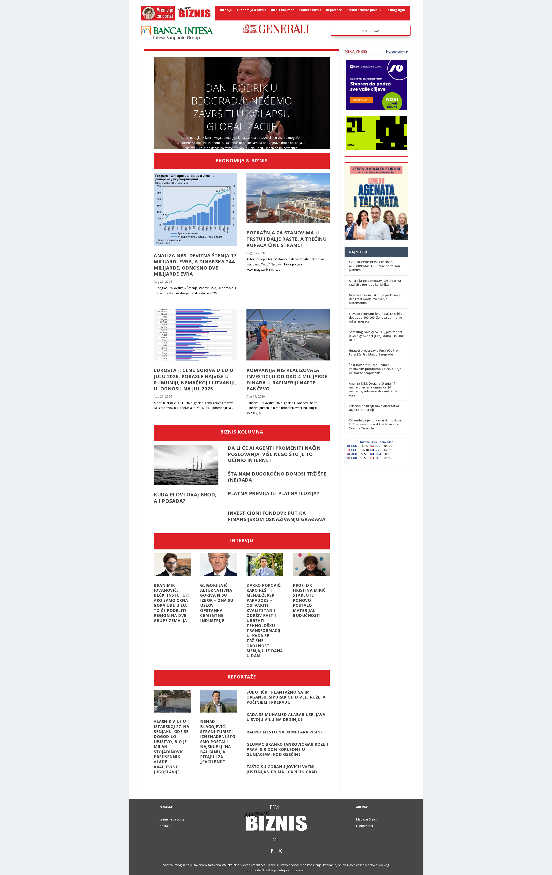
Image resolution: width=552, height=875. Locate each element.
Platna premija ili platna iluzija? (273, 496)
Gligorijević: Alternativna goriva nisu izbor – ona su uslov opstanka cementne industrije (216, 603)
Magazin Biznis (366, 819)
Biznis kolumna (283, 10)
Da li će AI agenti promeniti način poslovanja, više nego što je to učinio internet (274, 454)
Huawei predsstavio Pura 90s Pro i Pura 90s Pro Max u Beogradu (374, 352)
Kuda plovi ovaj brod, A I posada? (185, 497)
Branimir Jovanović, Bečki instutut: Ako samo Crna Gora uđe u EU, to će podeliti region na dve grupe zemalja (172, 603)
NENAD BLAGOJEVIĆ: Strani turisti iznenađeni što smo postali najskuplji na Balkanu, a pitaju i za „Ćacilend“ (217, 741)
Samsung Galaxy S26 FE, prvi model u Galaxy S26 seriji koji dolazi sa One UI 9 (376, 336)
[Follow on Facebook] (271, 850)
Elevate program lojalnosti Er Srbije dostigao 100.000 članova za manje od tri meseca (375, 317)
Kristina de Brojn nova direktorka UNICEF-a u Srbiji (374, 408)
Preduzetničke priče (362, 10)
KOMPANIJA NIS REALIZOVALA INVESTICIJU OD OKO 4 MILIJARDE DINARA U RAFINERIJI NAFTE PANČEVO (286, 379)
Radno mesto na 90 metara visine (284, 732)
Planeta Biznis (310, 10)
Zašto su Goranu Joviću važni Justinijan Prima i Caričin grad (281, 769)
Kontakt (165, 826)
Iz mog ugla (396, 10)
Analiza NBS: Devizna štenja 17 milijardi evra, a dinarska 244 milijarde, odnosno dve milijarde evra (195, 264)
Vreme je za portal (172, 819)
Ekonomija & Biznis (251, 10)
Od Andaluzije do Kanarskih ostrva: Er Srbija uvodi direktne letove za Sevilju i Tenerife (375, 424)
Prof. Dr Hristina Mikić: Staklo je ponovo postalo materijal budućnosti (310, 600)
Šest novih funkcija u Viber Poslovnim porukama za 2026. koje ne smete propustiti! (375, 369)
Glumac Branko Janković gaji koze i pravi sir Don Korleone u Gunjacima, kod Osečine (287, 749)
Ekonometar (364, 826)
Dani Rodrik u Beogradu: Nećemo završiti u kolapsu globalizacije (241, 107)
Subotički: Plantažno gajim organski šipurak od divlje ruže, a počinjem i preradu (285, 697)
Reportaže (334, 10)
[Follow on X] (280, 850)
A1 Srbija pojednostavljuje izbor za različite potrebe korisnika (375, 283)
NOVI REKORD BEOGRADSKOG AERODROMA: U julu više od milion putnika (374, 266)
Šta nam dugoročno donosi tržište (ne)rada (277, 476)
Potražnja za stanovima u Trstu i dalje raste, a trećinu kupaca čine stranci (286, 238)
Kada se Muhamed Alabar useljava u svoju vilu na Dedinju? (285, 717)
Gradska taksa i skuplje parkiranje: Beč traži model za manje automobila (375, 299)
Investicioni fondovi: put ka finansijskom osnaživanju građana (276, 516)
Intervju (226, 10)
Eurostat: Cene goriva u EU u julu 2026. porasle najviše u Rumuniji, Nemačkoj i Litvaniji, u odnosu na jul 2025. (195, 379)
